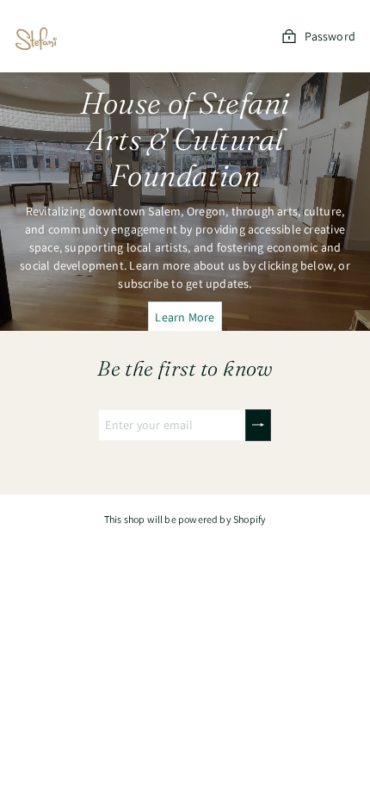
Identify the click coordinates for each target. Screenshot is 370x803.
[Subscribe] (258, 425)
